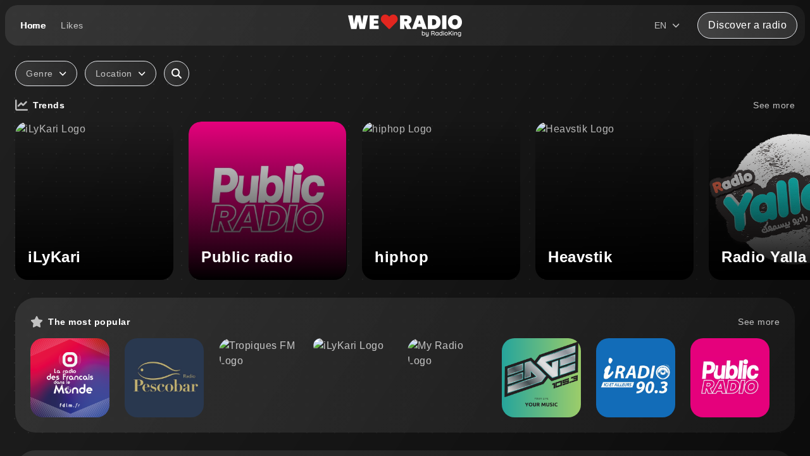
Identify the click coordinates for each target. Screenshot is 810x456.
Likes (72, 25)
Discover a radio (747, 25)
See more (774, 105)
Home (33, 25)
